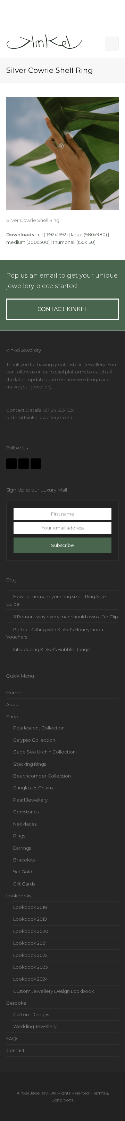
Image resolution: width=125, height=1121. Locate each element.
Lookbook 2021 (30, 943)
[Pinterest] (36, 463)
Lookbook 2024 (30, 979)
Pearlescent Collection (39, 727)
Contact (15, 1050)
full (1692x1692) (52, 234)
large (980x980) (89, 234)
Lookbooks (18, 895)
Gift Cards (24, 884)
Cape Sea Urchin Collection (44, 752)
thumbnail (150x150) (74, 242)
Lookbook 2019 (30, 919)
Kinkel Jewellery (32, 1093)
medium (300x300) (28, 242)
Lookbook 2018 (30, 907)
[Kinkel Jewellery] (46, 43)
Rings (19, 835)
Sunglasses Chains (33, 787)
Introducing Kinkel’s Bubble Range (51, 649)
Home (13, 692)
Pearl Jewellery (30, 800)
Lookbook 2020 (30, 931)
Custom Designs (31, 1014)
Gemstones (26, 811)
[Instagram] (23, 463)
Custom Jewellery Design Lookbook (53, 991)
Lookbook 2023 (30, 967)
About (13, 704)
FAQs (12, 1038)
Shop (12, 716)
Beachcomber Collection (42, 776)
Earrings (22, 848)
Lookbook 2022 (30, 955)
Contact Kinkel (63, 309)
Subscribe (62, 545)
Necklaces (24, 824)
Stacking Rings (29, 764)
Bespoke (16, 1003)
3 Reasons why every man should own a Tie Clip (65, 616)
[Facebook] (11, 463)
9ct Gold (22, 871)
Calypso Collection (34, 740)
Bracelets (24, 860)
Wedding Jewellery (35, 1026)
